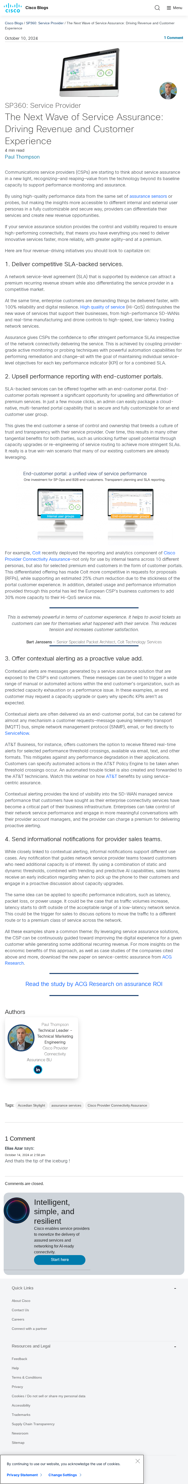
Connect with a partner (29, 1329)
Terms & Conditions (27, 1377)
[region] (72, 1469)
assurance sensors (148, 197)
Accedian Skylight (31, 1105)
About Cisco (21, 1301)
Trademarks (21, 1415)
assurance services (66, 1105)
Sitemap (18, 1443)
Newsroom (20, 1433)
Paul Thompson (22, 157)
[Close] (137, 1461)
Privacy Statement (22, 1475)
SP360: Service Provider (45, 23)
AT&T (111, 777)
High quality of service (102, 307)
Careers (18, 1319)
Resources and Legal (31, 1346)
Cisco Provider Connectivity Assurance (117, 1105)
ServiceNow (17, 734)
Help (15, 1368)
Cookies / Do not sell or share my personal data (48, 1396)
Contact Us (20, 1310)
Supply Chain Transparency (33, 1424)
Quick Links (23, 1288)
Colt (36, 553)
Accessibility (21, 1405)
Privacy (17, 1387)
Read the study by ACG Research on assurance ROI (94, 984)
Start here (60, 1260)
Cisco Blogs (36, 8)
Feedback (19, 1359)
